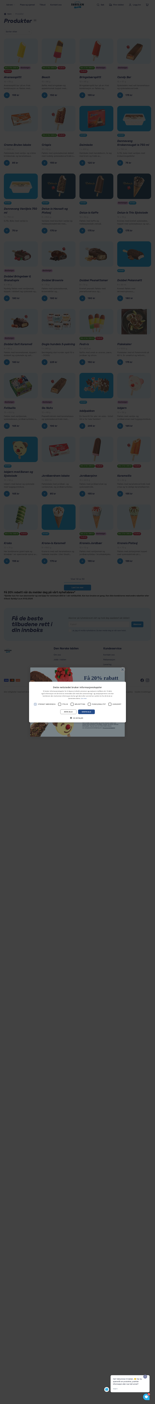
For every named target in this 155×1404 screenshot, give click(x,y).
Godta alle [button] (86, 712)
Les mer (84, 698)
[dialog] (77, 702)
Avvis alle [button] (68, 712)
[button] (77, 717)
